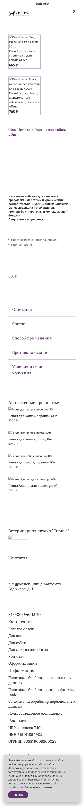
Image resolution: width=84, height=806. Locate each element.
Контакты (16, 656)
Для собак (17, 642)
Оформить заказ (22, 663)
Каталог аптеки (22, 629)
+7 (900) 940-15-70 (24, 614)
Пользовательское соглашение (35, 713)
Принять (18, 794)
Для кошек (18, 635)
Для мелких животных (28, 649)
